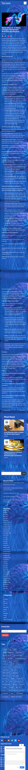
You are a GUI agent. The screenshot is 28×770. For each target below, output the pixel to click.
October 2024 (6, 555)
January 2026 (6, 524)
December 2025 (6, 526)
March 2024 (5, 570)
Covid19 (12, 664)
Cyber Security (16, 667)
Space (12, 693)
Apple (14, 649)
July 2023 (5, 586)
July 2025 (5, 537)
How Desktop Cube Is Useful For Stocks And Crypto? (14, 433)
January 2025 (6, 549)
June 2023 (5, 588)
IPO (7, 681)
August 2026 (6, 510)
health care (20, 678)
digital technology (6, 675)
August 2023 (6, 584)
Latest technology (19, 681)
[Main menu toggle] (25, 3)
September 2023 (6, 582)
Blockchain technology (20, 658)
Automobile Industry (18, 655)
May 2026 (5, 516)
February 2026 (6, 522)
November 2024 (6, 553)
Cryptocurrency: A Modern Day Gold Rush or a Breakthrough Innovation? (13, 453)
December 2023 (6, 576)
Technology (19, 693)
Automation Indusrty (6, 655)
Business (4, 33)
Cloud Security (5, 664)
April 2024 (5, 567)
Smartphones (5, 693)
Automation (5, 599)
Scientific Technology (13, 690)
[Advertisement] (14, 274)
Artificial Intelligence (8, 652)
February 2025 (6, 547)
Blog (4, 601)
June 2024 (5, 563)
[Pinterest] (8, 36)
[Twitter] (5, 36)
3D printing (4, 649)
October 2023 (6, 580)
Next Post (23, 410)
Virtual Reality (5, 696)
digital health (15, 672)
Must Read (5, 613)
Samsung (11, 687)
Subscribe (5, 635)
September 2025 (6, 533)
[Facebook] (2, 36)
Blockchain (10, 658)
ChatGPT (15, 661)
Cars (4, 605)
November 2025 (6, 528)
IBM (3, 681)
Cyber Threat (14, 669)
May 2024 (5, 565)
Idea (4, 611)
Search (2, 470)
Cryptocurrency (6, 667)
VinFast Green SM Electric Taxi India (11, 493)
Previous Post (6, 410)
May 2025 (5, 541)
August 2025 (6, 535)
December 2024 (6, 551)
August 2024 (6, 559)
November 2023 (6, 578)
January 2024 (6, 574)
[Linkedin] (11, 36)
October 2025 (6, 530)
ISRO (11, 681)
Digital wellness (15, 675)
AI (3, 597)
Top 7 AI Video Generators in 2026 (10, 496)
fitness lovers (5, 678)
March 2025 (5, 545)
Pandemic (4, 687)
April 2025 (5, 543)
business (4, 661)
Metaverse (15, 684)
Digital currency (6, 672)
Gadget (4, 609)
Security (5, 617)
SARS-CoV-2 (18, 687)
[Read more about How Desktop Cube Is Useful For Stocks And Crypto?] (14, 425)
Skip (18, 767)
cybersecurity (5, 670)
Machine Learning (6, 684)
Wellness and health (16, 696)
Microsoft (22, 684)
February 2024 (6, 572)
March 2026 (5, 520)
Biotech (4, 658)
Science (5, 615)
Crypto (18, 664)
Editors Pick (5, 607)
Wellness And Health (7, 619)
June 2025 (5, 539)
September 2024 (7, 557)
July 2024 (5, 561)
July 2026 (5, 512)
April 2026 (5, 518)
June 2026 (5, 514)
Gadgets (13, 678)
